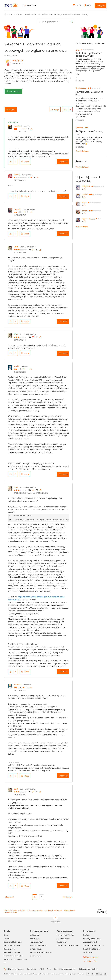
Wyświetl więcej (82, 227)
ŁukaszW (17, 209)
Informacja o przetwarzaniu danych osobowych (45, 910)
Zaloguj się (100, 5)
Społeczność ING (5, 14)
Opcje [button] (56, 110)
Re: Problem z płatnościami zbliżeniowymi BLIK (89, 54)
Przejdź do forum (82, 151)
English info (31, 969)
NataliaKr (17, 685)
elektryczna (18, 60)
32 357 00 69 (91, 961)
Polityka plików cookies (88, 969)
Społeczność (31, 5)
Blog (89, 5)
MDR (49, 969)
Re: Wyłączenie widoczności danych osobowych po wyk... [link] (72, 14)
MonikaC (17, 126)
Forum (78, 5)
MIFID (42, 969)
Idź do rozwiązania (13, 91)
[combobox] (55, 21)
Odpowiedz (10, 110)
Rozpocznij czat (92, 957)
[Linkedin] (105, 974)
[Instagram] (101, 974)
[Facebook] (88, 974)
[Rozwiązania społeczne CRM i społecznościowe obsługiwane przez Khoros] (101, 911)
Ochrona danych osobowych (65, 969)
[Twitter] (92, 974)
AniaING (17, 175)
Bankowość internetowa (45, 14)
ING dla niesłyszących (15, 969)
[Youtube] (97, 974)
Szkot (16, 247)
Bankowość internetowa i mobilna (26, 14)
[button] (65, 109)
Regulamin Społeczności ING (15, 910)
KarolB (16, 366)
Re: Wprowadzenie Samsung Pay (89, 93)
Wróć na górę (55, 922)
